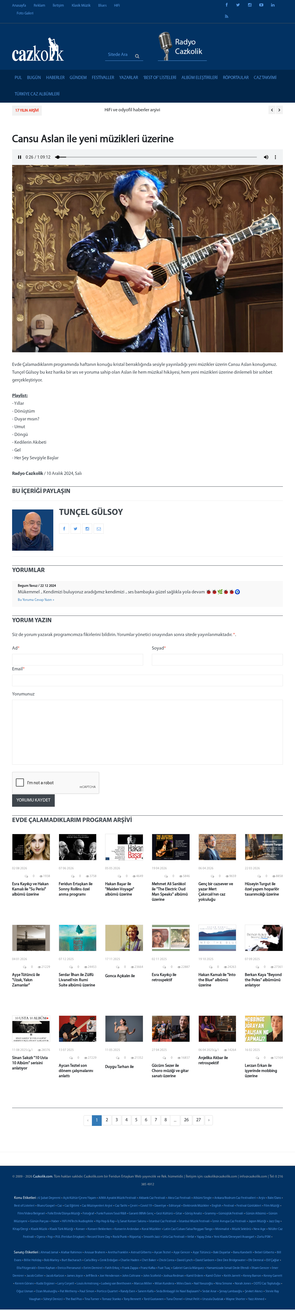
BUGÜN (34, 78)
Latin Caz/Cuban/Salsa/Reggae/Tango (188, 1229)
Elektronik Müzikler (196, 1205)
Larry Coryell (65, 1283)
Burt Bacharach (72, 1260)
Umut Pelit (192, 1299)
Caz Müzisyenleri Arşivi (97, 1205)
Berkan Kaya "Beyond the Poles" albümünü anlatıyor (263, 980)
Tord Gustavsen (154, 1299)
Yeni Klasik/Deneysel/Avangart (234, 1237)
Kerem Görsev (24, 1283)
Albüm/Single (202, 1198)
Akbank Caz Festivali (152, 1198)
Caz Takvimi (265, 78)
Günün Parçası (39, 1221)
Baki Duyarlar (221, 1252)
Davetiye (160, 1205)
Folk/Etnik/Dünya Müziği (64, 1213)
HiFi (117, 5)
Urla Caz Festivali (173, 1237)
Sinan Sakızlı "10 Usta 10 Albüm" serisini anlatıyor (30, 1063)
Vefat (190, 1237)
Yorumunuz (23, 694)
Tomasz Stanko (111, 1299)
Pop (50, 1237)
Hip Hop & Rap (105, 1221)
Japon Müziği (257, 1221)
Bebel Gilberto (264, 1252)
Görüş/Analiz (193, 1213)
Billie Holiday (32, 1260)
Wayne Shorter (235, 1299)
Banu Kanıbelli (242, 1252)
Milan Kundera (164, 1283)
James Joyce (75, 1276)
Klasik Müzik (81, 5)
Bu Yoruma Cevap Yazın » (36, 600)
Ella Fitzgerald (26, 1268)
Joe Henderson (110, 1276)
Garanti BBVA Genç (141, 1213)
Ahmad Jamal (49, 1252)
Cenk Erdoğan (109, 1260)
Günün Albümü (256, 1213)
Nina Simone (223, 1283)
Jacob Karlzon (55, 1276)
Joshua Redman (173, 1276)
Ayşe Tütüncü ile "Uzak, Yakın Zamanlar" (26, 980)
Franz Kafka (148, 1268)
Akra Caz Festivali (179, 1198)
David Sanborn (204, 1260)
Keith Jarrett (232, 1276)
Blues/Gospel (46, 1205)
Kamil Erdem (194, 1276)
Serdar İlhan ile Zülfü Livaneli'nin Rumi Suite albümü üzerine (77, 980)
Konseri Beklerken (100, 1229)
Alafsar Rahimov (71, 1252)
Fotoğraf (88, 1213)
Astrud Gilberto (141, 1252)
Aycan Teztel (162, 1252)
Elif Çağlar (272, 1260)
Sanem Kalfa (146, 1291)
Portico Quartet (107, 1291)
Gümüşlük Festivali (230, 1213)
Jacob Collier (35, 1276)
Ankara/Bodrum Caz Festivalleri (235, 1198)
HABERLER (55, 78)
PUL (18, 78)
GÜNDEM (78, 78)
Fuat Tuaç (164, 1268)
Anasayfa (19, 5)
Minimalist (222, 1229)
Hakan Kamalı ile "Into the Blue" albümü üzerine (217, 980)
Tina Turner (91, 1299)
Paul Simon (87, 1291)
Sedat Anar (209, 1291)
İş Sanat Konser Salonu (131, 1221)
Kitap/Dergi (20, 1229)
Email (18, 669)
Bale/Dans (274, 1198)
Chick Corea (166, 1260)
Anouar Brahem (94, 1252)
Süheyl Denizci (53, 1299)
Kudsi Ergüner (45, 1283)
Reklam (39, 5)
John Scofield (152, 1276)
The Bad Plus (73, 1299)
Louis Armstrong (88, 1283)
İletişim (58, 5)
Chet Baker (149, 1260)
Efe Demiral (256, 1260)
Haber (55, 1221)
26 (186, 1120)
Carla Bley (90, 1260)
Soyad (159, 648)
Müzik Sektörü (241, 1229)
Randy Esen (127, 1291)
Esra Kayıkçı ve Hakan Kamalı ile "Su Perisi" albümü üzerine (30, 889)
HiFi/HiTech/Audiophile (77, 1221)
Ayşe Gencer (181, 1252)
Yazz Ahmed (256, 1299)
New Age (260, 1229)
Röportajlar (236, 78)
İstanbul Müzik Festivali (194, 1221)
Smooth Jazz (151, 1237)
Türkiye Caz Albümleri (37, 94)
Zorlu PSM (264, 1237)
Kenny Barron (252, 1276)
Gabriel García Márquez (188, 1268)
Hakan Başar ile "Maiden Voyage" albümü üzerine (119, 889)
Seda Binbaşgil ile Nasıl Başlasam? (178, 1291)
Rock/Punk (120, 1237)
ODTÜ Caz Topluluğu (267, 1283)
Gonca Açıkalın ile (120, 976)
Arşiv (261, 1198)
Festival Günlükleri (249, 1205)
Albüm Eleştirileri (199, 78)
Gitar (178, 1213)
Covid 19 (146, 1205)
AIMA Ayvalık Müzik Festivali (117, 1198)
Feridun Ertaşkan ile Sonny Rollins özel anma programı (75, 889)
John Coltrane (131, 1276)
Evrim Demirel (93, 1268)
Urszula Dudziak (212, 1299)
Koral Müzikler (151, 1229)
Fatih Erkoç (112, 1268)
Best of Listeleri (24, 1205)
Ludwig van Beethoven (116, 1283)
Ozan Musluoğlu (46, 1291)
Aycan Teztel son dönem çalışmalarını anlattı (76, 1071)
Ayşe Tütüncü (202, 1252)
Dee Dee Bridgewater (231, 1260)
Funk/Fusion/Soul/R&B (111, 1213)
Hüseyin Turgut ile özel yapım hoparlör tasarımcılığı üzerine (262, 889)
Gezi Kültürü (164, 1213)
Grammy (210, 1213)
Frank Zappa (130, 1268)
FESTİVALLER (103, 78)
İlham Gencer (260, 1268)
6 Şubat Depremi (49, 1198)
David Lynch (185, 1260)
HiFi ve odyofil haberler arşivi (75, 110)
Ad (16, 648)
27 (198, 1120)
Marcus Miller (143, 1283)
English (216, 1205)
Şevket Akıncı (254, 1291)
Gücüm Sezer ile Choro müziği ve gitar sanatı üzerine (170, 1071)
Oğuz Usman (24, 1291)
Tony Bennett (132, 1299)
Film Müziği (271, 1205)
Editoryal (175, 1205)
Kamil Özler (213, 1276)
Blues (102, 5)
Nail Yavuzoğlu (203, 1283)
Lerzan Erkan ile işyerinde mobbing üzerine (261, 1071)
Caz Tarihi (121, 1205)
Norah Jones (243, 1283)
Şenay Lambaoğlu (230, 1291)
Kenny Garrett (273, 1276)
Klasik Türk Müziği (61, 1229)
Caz (59, 1205)
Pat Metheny (68, 1291)
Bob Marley (51, 1260)
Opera (41, 1237)
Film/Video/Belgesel (31, 1213)
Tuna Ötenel (174, 1299)
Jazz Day (274, 1221)
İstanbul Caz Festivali (162, 1221)
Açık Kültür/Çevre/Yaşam (79, 1198)
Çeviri (134, 1205)
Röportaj (135, 1237)
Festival (229, 1205)
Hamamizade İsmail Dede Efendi (228, 1268)
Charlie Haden (129, 1260)
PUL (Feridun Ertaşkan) (70, 1237)
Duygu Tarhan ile (119, 1067)
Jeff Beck (91, 1276)
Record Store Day (98, 1237)
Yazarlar (128, 78)
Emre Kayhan (46, 1268)
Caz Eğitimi (72, 1205)
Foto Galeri (25, 13)
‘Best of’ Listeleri (159, 78)
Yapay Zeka (204, 1237)
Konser (80, 1229)
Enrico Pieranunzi (69, 1268)
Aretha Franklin (118, 1252)
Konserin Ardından (126, 1229)
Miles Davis (184, 1283)
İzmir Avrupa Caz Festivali (229, 1221)
